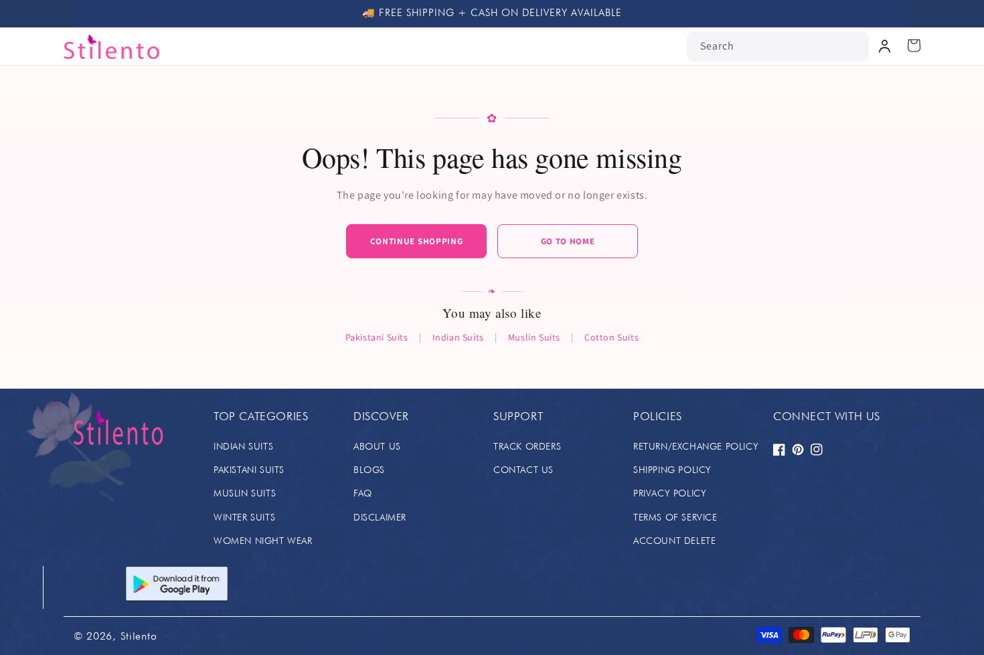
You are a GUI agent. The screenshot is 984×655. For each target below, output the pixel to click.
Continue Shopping (416, 241)
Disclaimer (379, 517)
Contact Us (523, 469)
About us (377, 446)
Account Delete (674, 540)
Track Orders (527, 446)
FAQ (362, 493)
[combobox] (778, 46)
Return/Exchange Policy (695, 446)
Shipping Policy (672, 469)
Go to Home (568, 241)
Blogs (369, 469)
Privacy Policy (669, 493)
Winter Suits (244, 517)
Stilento (138, 636)
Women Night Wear (263, 540)
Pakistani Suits (376, 337)
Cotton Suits (611, 337)
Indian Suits (458, 337)
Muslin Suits (534, 337)
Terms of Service (675, 517)
